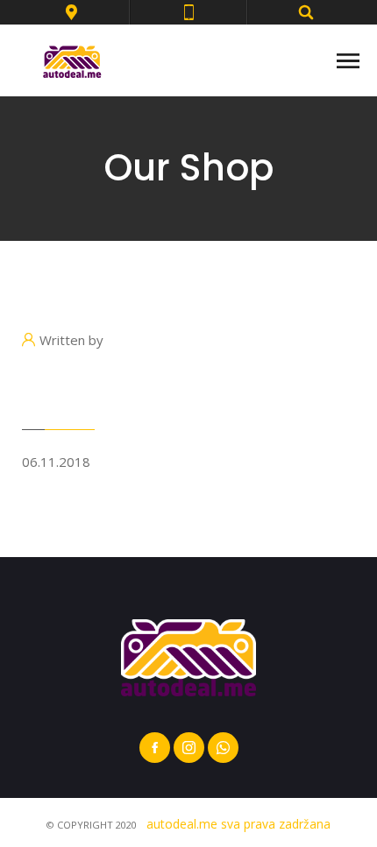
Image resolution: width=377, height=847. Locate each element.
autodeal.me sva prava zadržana (238, 823)
